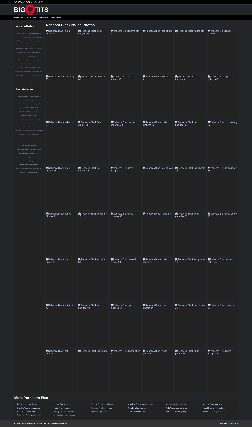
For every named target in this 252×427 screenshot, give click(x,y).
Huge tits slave (39, 149)
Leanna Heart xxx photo (24, 60)
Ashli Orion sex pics (136, 411)
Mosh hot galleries (99, 411)
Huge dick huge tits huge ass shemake (20, 130)
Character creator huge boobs (26, 153)
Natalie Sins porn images (20, 52)
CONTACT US (232, 423)
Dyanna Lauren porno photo (34, 33)
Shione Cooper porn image (102, 404)
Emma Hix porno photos (24, 56)
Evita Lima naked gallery (176, 411)
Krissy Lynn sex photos (64, 411)
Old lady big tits (40, 130)
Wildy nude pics (19, 75)
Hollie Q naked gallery (37, 71)
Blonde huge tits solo (35, 134)
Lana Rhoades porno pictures (35, 41)
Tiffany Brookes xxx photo (22, 67)
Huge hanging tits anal (33, 161)
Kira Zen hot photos (38, 78)
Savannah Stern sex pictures (29, 415)
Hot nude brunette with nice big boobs (29, 164)
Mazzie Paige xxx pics (212, 404)
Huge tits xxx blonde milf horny (22, 157)
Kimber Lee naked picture (64, 415)
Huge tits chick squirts (33, 141)
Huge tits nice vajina (23, 172)
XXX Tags (31, 18)
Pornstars (43, 18)
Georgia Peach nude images (22, 33)
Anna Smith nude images (37, 37)
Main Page (19, 18)
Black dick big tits (22, 107)
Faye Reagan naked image (36, 52)
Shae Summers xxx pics (34, 67)
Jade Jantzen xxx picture (33, 63)
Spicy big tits (39, 104)
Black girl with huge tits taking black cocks (24, 168)
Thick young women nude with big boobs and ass (25, 138)
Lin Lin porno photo (39, 48)
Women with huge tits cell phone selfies (24, 119)
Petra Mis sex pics (62, 408)
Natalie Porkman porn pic (33, 82)
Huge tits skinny (35, 111)
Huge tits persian (37, 153)
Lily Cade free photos (20, 44)
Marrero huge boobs (39, 119)
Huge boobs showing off (32, 107)
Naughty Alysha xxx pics (101, 408)
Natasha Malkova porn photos (19, 71)
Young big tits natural (28, 134)
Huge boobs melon (32, 172)
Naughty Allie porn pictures (214, 408)
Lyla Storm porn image (21, 41)
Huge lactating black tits (37, 157)
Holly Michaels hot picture (19, 37)
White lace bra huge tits (22, 96)
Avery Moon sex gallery (28, 44)
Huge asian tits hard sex (35, 96)
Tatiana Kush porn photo (27, 52)
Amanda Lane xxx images (177, 404)
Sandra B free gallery (27, 71)
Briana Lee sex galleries (213, 411)
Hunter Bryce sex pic (63, 404)
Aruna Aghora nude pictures (24, 82)
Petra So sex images (36, 44)
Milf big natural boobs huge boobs (30, 100)
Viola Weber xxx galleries (176, 408)
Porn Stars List (58, 18)
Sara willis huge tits (31, 130)
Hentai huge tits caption (21, 103)
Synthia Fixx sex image (22, 48)
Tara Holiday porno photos (32, 56)
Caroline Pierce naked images (141, 404)
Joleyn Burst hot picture (27, 37)
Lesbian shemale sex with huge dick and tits (25, 126)
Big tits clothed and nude (23, 149)
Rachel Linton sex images (27, 404)
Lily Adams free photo (37, 75)
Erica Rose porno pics (26, 411)
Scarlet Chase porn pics (138, 408)
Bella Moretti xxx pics (24, 63)
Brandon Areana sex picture (28, 408)
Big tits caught (21, 134)
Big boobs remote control (37, 168)
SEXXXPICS (38, 2)
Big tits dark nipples (35, 126)
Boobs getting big (33, 149)
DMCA (222, 423)
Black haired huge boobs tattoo (29, 145)
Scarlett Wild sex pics (32, 48)
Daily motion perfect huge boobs (29, 115)
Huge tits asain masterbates (23, 160)
